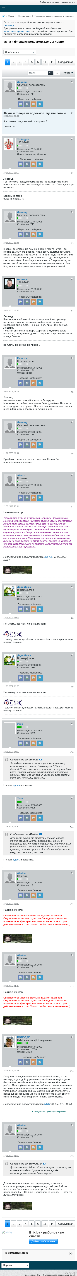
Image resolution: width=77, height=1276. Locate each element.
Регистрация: (24, 91)
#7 (72, 507)
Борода (22, 279)
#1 (72, 113)
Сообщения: (23, 94)
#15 (72, 1156)
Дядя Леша (24, 586)
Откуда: (21, 154)
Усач (20, 723)
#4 (72, 311)
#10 (72, 752)
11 (44, 61)
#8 (72, 618)
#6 (72, 453)
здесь (16, 785)
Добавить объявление (43, 1241)
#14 (72, 1071)
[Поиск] (50, 73)
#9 (72, 687)
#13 (72, 986)
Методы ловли (24, 16)
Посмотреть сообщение (40, 759)
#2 (72, 173)
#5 (72, 392)
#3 (72, 243)
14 (52, 61)
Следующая (65, 61)
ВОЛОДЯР (23, 1037)
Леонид (22, 81)
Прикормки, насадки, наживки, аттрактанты (54, 16)
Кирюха (22, 358)
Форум (11, 16)
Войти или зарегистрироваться (56, 2)
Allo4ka (21, 475)
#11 (72, 827)
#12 (72, 904)
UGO (47, 1103)
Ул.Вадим (23, 139)
